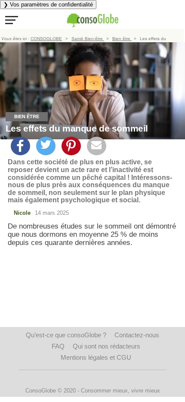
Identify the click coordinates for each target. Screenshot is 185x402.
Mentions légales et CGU (96, 357)
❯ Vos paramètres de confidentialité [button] (48, 4)
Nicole (22, 213)
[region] (92, 313)
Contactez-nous (136, 335)
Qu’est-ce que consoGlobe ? (66, 335)
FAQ (58, 346)
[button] (11, 19)
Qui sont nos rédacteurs (106, 346)
